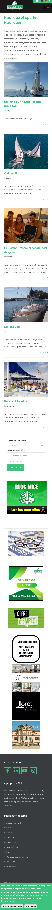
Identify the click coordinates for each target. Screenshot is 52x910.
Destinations (11, 842)
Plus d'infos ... (10, 805)
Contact (10, 832)
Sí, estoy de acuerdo (12, 906)
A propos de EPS (13, 823)
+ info (43, 124)
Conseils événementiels (17, 857)
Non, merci (31, 906)
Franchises (11, 866)
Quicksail (10, 173)
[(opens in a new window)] (26, 662)
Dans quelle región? (16, 450)
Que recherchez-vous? (17, 440)
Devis (8, 828)
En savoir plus (7, 901)
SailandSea (12, 326)
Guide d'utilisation (14, 847)
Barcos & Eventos (16, 401)
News (8, 852)
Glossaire (10, 861)
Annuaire (10, 837)
